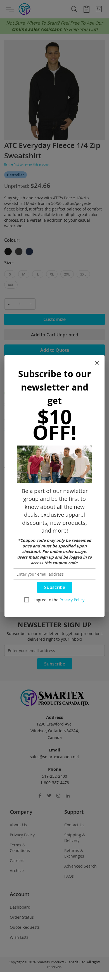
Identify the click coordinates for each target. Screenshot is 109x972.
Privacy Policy (72, 599)
